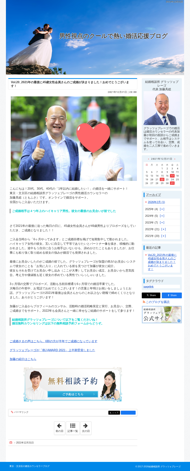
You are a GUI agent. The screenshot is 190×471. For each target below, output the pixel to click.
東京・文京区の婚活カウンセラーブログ (29, 466)
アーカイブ (153, 194)
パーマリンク (21, 412)
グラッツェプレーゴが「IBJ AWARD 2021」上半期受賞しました (52, 350)
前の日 (60, 427)
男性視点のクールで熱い (113, 36)
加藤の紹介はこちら (23, 359)
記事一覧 (73, 431)
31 (172, 183)
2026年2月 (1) (156, 202)
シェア (116, 412)
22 (162, 179)
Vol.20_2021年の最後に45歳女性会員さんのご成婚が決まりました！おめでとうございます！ (162, 262)
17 (172, 175)
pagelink (149, 286)
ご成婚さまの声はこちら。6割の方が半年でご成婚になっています (53, 341)
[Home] (11, 442)
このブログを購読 (158, 302)
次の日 (86, 427)
